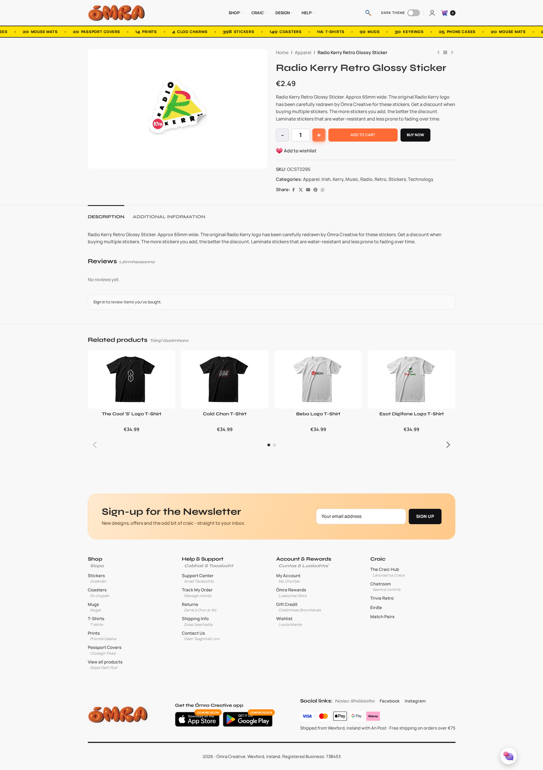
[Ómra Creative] (118, 714)
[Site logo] (116, 12)
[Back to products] (445, 52)
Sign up (425, 516)
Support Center (197, 578)
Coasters (98, 592)
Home (282, 52)
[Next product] (452, 52)
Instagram (415, 701)
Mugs (94, 607)
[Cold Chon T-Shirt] (225, 379)
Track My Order (197, 592)
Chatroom (385, 586)
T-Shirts (96, 621)
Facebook (390, 701)
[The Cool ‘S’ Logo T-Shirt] (132, 379)
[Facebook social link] (293, 190)
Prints (102, 635)
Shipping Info (197, 621)
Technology (421, 179)
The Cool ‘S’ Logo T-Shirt (131, 413)
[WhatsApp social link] (322, 190)
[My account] (432, 13)
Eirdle (376, 607)
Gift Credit (298, 607)
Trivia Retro (382, 598)
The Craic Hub (387, 572)
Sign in (99, 302)
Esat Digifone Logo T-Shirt (411, 413)
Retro (381, 179)
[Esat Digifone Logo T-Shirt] (411, 379)
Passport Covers (104, 650)
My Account (288, 578)
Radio (366, 179)
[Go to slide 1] (268, 445)
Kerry (338, 179)
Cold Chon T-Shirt (225, 413)
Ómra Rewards (291, 592)
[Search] (368, 13)
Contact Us (200, 635)
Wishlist (289, 621)
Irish (326, 179)
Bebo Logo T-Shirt (318, 413)
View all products (105, 664)
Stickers (397, 179)
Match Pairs (382, 617)
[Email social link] (308, 190)
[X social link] (300, 190)
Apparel (303, 52)
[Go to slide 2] (274, 445)
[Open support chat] (508, 756)
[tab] (106, 213)
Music (351, 179)
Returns (199, 607)
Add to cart (363, 134)
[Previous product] (438, 52)
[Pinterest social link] (315, 190)
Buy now (415, 134)
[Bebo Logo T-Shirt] (318, 379)
